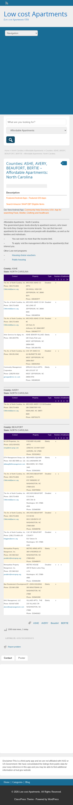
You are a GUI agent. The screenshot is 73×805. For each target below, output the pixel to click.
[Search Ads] (10, 139)
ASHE (36, 623)
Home (7, 151)
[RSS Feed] (6, 2)
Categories (17, 782)
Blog (27, 782)
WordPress (53, 799)
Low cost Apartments (35, 13)
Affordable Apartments (34, 151)
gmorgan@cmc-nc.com (12, 377)
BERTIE (64, 623)
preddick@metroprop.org (12, 558)
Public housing (19, 260)
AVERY (44, 623)
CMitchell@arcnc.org (11, 289)
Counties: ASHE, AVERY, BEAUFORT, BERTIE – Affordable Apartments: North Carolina (27, 170)
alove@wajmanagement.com (14, 607)
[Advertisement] (36, 77)
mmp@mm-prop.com (11, 448)
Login (65, 3)
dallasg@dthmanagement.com (14, 464)
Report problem (14, 647)
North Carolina (17, 151)
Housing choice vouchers (23, 255)
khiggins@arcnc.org (11, 539)
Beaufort (55, 623)
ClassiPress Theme (24, 799)
